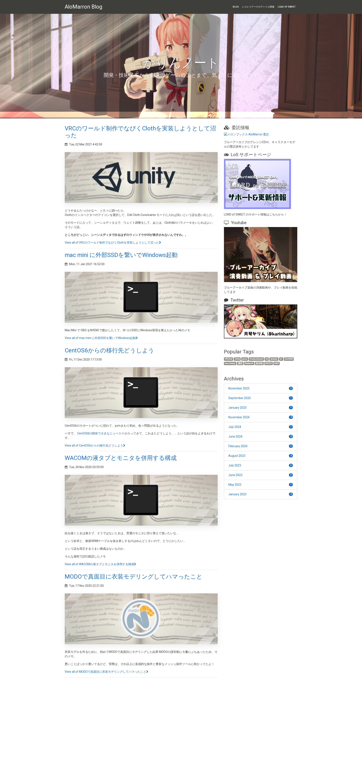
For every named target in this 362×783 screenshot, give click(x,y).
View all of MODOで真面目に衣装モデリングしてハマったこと (105, 671)
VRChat (228, 359)
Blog (236, 6)
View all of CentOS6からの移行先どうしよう (94, 445)
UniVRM (289, 359)
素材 (240, 363)
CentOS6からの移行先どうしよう (109, 350)
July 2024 (260, 427)
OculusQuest (256, 359)
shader (274, 359)
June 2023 (260, 475)
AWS (276, 363)
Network (249, 363)
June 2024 (260, 436)
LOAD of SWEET (287, 6)
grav (244, 359)
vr (281, 359)
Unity (237, 359)
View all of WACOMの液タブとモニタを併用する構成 (99, 564)
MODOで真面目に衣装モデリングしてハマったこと (133, 576)
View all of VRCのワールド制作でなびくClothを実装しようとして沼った (112, 242)
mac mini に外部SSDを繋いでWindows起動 (121, 255)
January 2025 (260, 407)
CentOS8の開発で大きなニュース (99, 433)
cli (266, 359)
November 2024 (260, 417)
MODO (268, 363)
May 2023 (260, 484)
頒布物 (259, 363)
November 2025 (260, 388)
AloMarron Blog (83, 7)
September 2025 (260, 398)
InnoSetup (230, 363)
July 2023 (260, 465)
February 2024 (260, 446)
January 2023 (260, 494)
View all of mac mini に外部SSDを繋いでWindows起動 (100, 338)
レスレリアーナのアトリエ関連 (258, 6)
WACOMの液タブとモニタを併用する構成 (121, 457)
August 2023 (260, 455)
